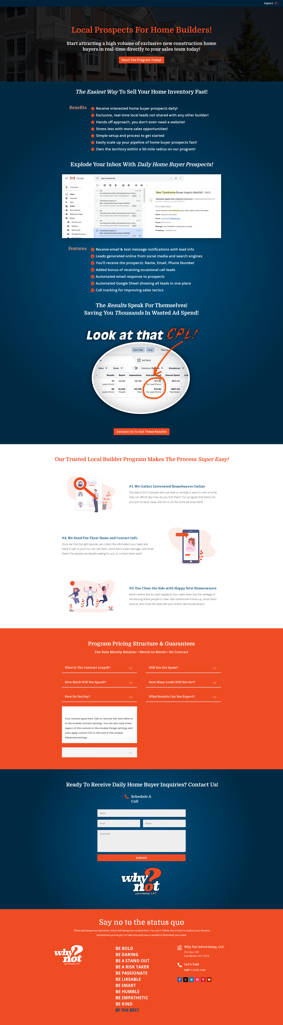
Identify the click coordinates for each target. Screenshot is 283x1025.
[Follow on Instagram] (197, 979)
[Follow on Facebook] (179, 979)
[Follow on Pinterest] (203, 979)
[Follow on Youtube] (209, 979)
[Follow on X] (185, 979)
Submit (141, 858)
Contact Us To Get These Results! (142, 432)
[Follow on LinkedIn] (191, 979)
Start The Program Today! (141, 60)
